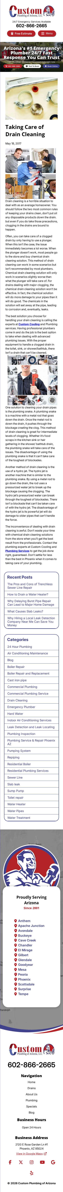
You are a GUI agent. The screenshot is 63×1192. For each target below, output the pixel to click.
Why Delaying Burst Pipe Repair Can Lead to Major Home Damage (30, 602)
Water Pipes (15, 811)
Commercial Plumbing (22, 687)
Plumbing (31, 1100)
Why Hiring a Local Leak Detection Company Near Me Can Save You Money (31, 621)
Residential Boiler (19, 764)
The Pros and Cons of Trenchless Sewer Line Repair (30, 585)
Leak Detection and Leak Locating (31, 727)
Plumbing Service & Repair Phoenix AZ (31, 742)
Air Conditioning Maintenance (27, 653)
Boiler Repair (16, 667)
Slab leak (13, 784)
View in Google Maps (29, 1153)
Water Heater (16, 804)
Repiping (13, 757)
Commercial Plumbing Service (27, 693)
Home (31, 1082)
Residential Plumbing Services (28, 770)
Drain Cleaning (17, 700)
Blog (10, 660)
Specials (31, 1106)
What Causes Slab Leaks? (25, 611)
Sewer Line (15, 777)
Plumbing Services (17, 551)
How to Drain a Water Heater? (27, 594)
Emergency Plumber (21, 707)
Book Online (53, 66)
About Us (31, 1094)
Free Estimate (23, 33)
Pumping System (19, 750)
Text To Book (34, 66)
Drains (32, 1088)
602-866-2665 (31, 25)
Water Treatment (18, 817)
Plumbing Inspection (21, 734)
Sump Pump (15, 791)
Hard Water (15, 713)
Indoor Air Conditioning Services (29, 720)
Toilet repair (15, 797)
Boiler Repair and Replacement (28, 673)
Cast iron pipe (17, 680)
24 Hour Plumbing (19, 646)
